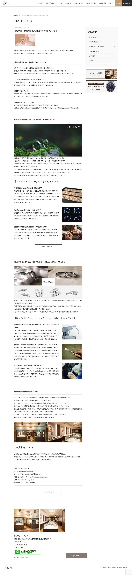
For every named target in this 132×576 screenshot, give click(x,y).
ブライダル (92, 56)
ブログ (111, 3)
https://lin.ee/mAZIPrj (28, 480)
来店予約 (118, 3)
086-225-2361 (21, 471)
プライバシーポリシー (21, 557)
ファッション (68, 3)
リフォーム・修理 (78, 3)
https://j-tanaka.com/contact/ (38, 477)
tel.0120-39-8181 (19, 542)
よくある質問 (102, 3)
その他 (91, 61)
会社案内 (40, 3)
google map (75, 555)
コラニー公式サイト (47, 247)
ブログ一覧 (21, 15)
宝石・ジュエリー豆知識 (96, 46)
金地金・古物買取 (91, 3)
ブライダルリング (50, 3)
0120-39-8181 (28, 474)
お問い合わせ (127, 3)
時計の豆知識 (93, 42)
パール (60, 3)
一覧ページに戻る (47, 492)
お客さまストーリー (95, 37)
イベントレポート (94, 51)
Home (15, 15)
